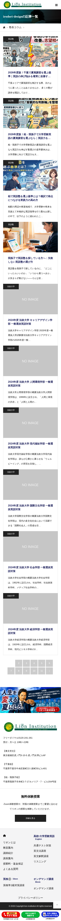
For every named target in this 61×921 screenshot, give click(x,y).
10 (34, 671)
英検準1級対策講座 (14, 885)
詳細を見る (30, 818)
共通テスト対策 (42, 845)
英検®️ (10, 879)
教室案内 (8, 847)
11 (42, 671)
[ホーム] (4, 27)
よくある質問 (10, 869)
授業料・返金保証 (13, 863)
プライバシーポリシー (30, 897)
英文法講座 (40, 851)
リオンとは (9, 842)
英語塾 (11, 39)
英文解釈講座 (41, 856)
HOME (4, 835)
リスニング (40, 861)
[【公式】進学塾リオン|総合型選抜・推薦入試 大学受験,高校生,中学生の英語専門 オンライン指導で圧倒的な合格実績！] (22, 5)
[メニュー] (56, 4)
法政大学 (11, 286)
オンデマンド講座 (44, 888)
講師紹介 (8, 853)
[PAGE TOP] (57, 904)
